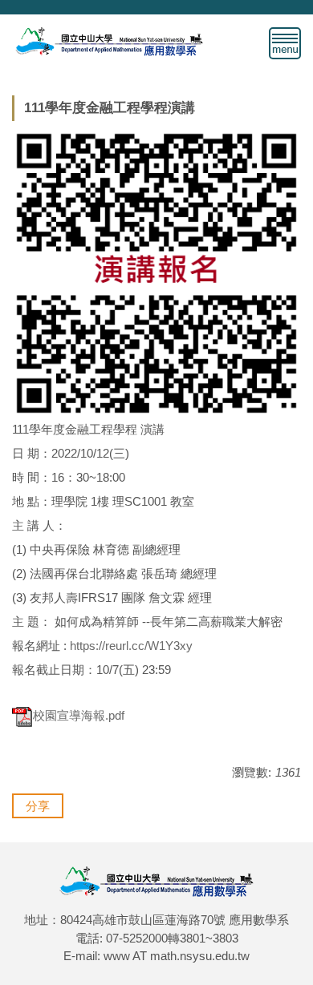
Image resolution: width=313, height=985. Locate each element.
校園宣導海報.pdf (78, 715)
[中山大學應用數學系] (109, 39)
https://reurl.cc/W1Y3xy (131, 645)
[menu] (285, 43)
